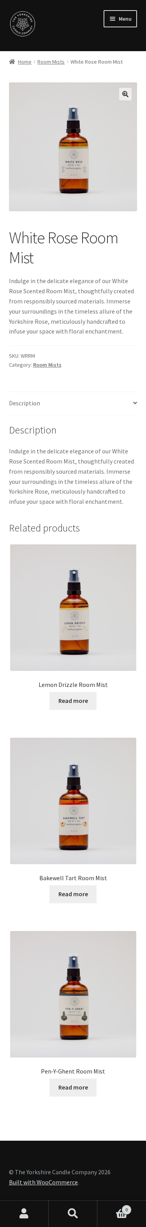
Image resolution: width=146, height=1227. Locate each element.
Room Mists (51, 61)
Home (25, 61)
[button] (125, 94)
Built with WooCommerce (43, 1182)
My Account (24, 1213)
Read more (73, 700)
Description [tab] (24, 403)
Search (73, 1213)
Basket (112, 1207)
